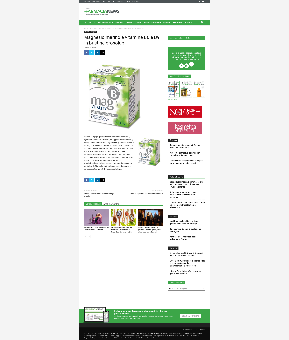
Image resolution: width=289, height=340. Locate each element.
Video (113, 1)
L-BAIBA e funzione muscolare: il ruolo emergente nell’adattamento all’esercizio (187, 205)
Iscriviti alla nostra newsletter (180, 38)
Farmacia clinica (133, 22)
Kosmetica (173, 248)
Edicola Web (172, 100)
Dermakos (173, 216)
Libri (108, 1)
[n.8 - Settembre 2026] (174, 89)
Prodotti (177, 22)
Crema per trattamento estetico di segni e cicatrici (99, 195)
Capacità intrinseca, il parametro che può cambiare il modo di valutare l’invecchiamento (186, 184)
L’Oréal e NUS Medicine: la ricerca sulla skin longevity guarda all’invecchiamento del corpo (187, 263)
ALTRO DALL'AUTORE (111, 204)
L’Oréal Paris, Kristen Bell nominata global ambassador (186, 272)
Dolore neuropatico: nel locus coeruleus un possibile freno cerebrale (183, 194)
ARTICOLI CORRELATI (93, 204)
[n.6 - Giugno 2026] (199, 89)
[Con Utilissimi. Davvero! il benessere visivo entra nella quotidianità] (96, 217)
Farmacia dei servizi (152, 22)
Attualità (90, 22)
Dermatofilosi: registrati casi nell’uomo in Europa (183, 238)
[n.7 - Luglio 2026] (186, 89)
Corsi (103, 1)
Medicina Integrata (176, 177)
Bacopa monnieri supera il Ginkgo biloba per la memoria (185, 146)
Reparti (166, 22)
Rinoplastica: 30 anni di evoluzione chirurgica (185, 230)
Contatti (127, 1)
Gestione (119, 22)
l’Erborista (173, 140)
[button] (202, 22)
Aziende (188, 22)
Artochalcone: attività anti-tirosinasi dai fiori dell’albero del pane (186, 254)
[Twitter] (191, 64)
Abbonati (120, 1)
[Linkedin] (203, 1)
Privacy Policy (187, 329)
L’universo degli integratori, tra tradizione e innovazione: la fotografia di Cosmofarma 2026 (121, 230)
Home (86, 28)
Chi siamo (87, 1)
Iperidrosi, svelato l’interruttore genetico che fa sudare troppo (184, 222)
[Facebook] (199, 1)
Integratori (101, 28)
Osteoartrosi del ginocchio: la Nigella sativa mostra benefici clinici (186, 161)
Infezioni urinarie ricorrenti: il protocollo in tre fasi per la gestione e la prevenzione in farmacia (150, 230)
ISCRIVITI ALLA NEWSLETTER (190, 316)
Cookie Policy (200, 329)
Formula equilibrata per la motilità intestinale (146, 194)
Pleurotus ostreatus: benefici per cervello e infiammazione (185, 154)
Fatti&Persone (104, 22)
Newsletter (135, 1)
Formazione (96, 1)
